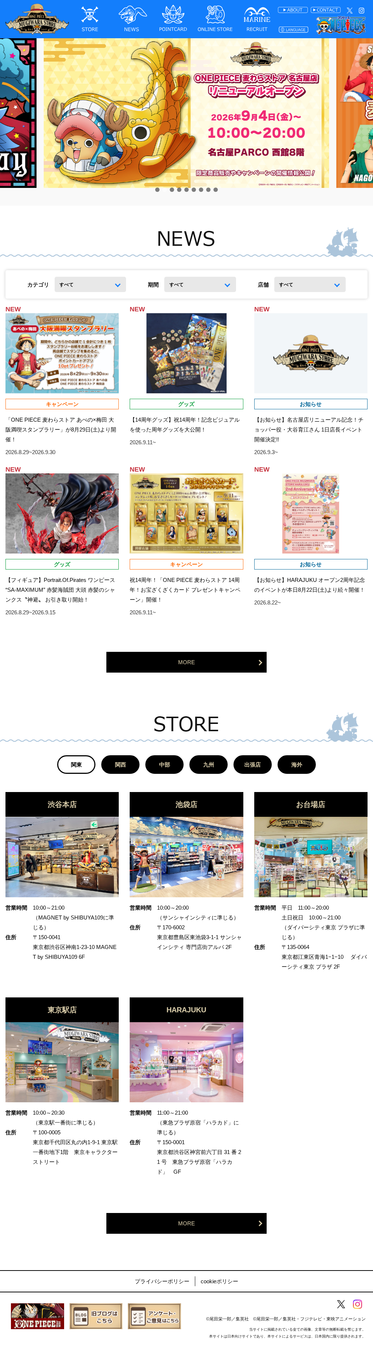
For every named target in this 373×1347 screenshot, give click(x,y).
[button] (157, 190)
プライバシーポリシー (162, 1281)
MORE (186, 662)
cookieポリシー (219, 1281)
